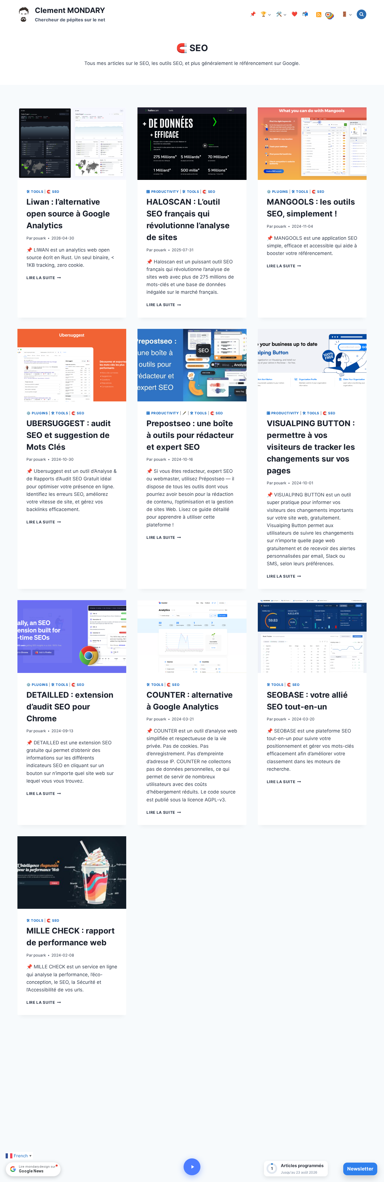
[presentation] (71, 143)
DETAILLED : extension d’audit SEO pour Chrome (69, 706)
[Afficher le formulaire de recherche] (361, 14)
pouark (39, 238)
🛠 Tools (34, 191)
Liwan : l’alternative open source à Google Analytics (68, 213)
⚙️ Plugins (277, 191)
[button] (296, 1168)
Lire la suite (43, 277)
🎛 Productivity (162, 191)
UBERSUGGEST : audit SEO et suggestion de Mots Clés (68, 435)
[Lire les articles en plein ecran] (192, 1166)
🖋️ (184, 413)
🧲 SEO (53, 191)
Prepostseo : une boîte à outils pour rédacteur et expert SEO (190, 435)
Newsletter (360, 1169)
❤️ (294, 14)
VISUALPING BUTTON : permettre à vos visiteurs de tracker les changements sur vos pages (311, 447)
